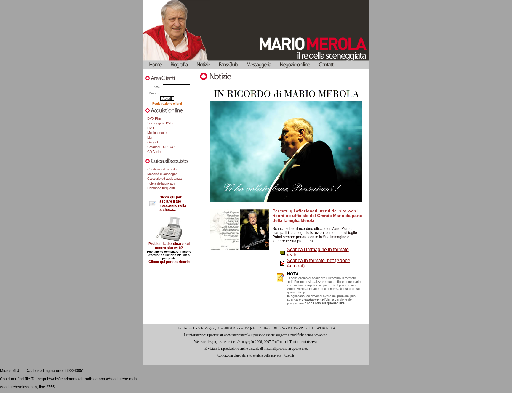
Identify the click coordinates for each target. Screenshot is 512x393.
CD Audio (154, 151)
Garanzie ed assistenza (164, 178)
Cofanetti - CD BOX (161, 147)
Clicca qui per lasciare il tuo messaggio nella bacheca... (172, 203)
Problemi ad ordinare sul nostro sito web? (169, 246)
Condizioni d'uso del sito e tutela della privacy (249, 355)
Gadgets (153, 142)
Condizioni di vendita (162, 169)
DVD (150, 128)
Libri (150, 137)
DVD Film (154, 118)
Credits (289, 355)
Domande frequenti (161, 188)
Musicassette (157, 132)
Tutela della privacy (161, 183)
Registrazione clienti (167, 103)
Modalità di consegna (162, 174)
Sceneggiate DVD (160, 123)
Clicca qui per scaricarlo (169, 262)
